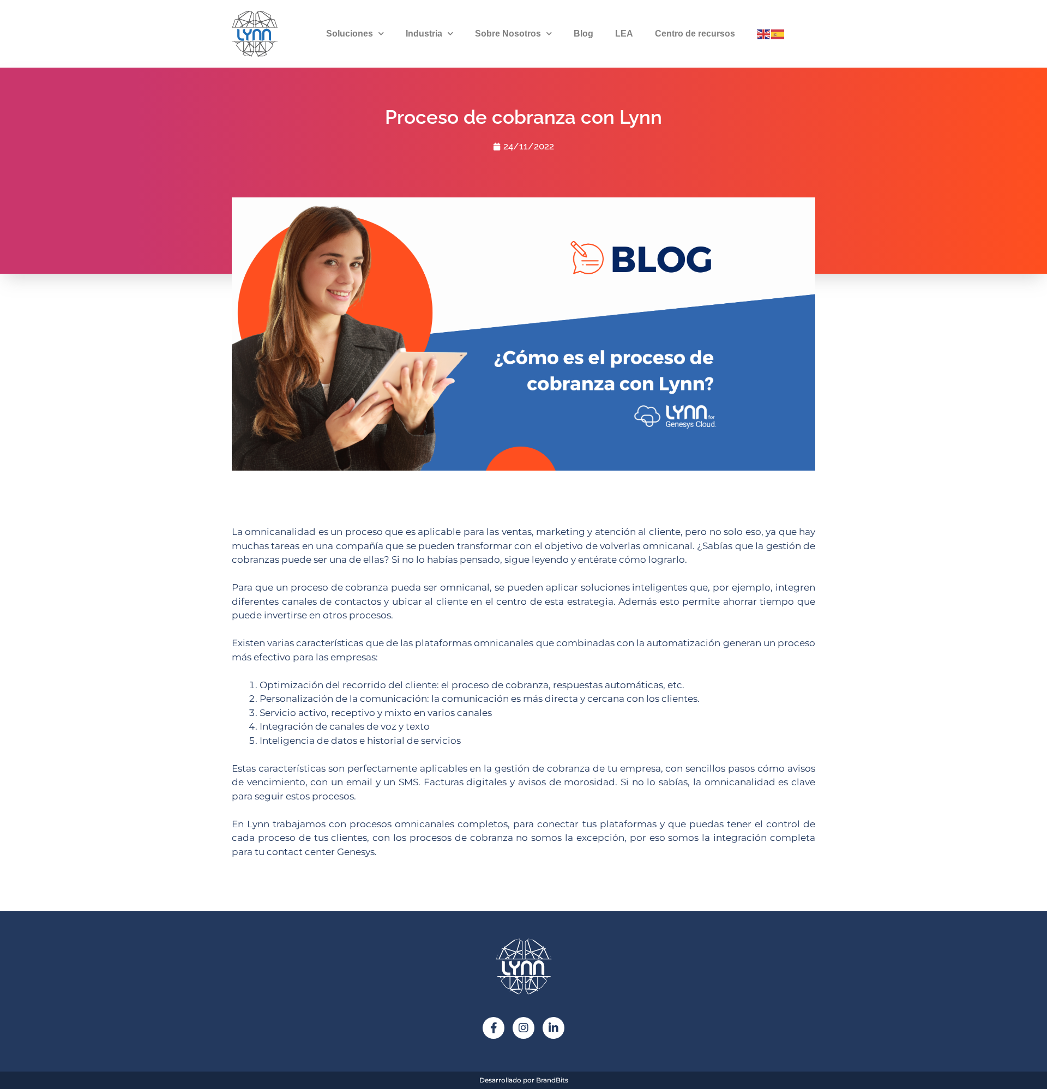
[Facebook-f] (493, 1028)
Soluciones (349, 33)
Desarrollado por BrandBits (523, 1080)
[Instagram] (523, 1028)
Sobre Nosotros (508, 33)
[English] (764, 33)
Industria (424, 33)
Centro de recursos (695, 33)
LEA (624, 33)
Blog (583, 33)
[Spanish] (778, 33)
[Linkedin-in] (553, 1028)
